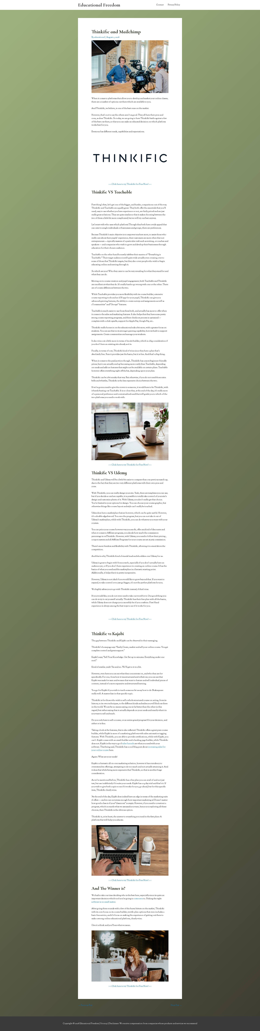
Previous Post (85, 1005)
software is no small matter (103, 902)
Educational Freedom (99, 5)
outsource (138, 898)
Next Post (176, 1005)
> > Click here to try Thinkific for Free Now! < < (130, 184)
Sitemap (104, 1023)
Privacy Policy (174, 5)
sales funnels (128, 743)
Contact (160, 5)
